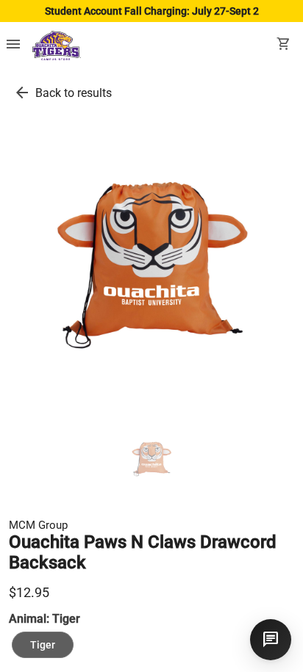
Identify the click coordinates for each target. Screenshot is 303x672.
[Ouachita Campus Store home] (56, 45)
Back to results (73, 93)
